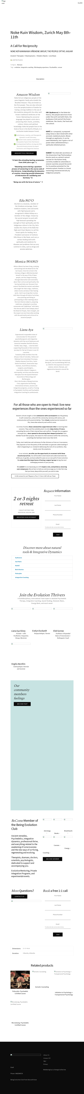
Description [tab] (40, 79)
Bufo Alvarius (19, 569)
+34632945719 (19, 1073)
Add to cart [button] (22, 993)
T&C (44, 1061)
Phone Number (58, 515)
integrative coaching (27, 67)
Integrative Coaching (22, 577)
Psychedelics (53, 67)
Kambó (17, 565)
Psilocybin (18, 573)
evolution (17, 67)
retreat (60, 67)
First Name (57, 496)
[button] (42, 558)
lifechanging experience (41, 67)
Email (12, 1067)
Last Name (57, 505)
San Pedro (18, 562)
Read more (44, 987)
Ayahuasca (18, 558)
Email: (58, 524)
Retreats (19, 65)
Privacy (45, 1064)
